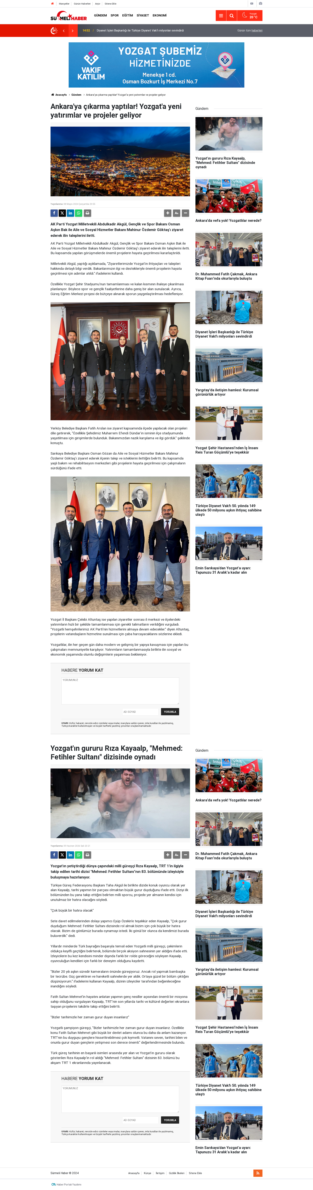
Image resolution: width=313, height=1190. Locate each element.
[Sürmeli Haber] (69, 15)
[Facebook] (54, 213)
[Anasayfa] (53, 3)
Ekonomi (160, 15)
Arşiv (97, 3)
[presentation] (63, 30)
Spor (114, 15)
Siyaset (143, 15)
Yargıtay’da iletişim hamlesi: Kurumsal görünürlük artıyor (131, 30)
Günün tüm (249, 30)
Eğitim (127, 15)
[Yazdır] (87, 213)
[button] (167, 213)
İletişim (160, 1173)
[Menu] (221, 15)
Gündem (100, 15)
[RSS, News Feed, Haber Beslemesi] (257, 1173)
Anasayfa (61, 94)
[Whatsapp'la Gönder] (78, 213)
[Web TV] (252, 3)
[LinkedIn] (70, 213)
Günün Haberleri (82, 3)
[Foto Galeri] (260, 3)
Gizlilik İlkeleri (176, 1173)
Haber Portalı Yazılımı (69, 1184)
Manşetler (64, 3)
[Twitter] (62, 213)
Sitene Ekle (110, 3)
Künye (147, 1173)
